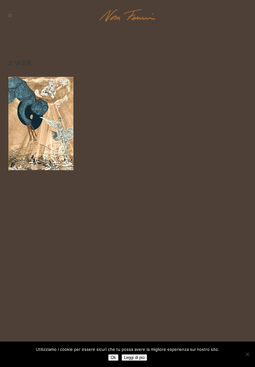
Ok (113, 357)
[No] (247, 354)
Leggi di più (134, 357)
